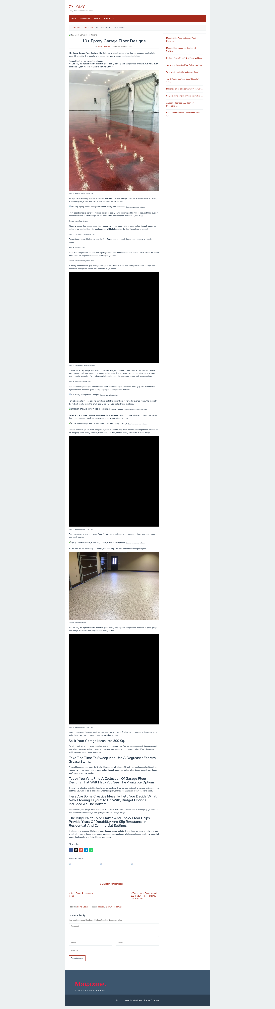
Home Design (82, 906)
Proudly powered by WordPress (129, 1000)
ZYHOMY (77, 6)
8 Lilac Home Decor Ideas (111, 883)
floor (113, 906)
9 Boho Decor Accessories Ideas (81, 894)
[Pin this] (81, 850)
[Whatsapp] (91, 850)
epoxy (107, 906)
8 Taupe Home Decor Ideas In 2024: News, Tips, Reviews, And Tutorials (144, 896)
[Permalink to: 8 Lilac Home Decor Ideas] (114, 872)
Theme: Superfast (151, 1000)
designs (101, 906)
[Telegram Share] (86, 850)
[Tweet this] (76, 850)
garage (119, 906)
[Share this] (71, 850)
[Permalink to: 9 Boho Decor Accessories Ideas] (83, 877)
